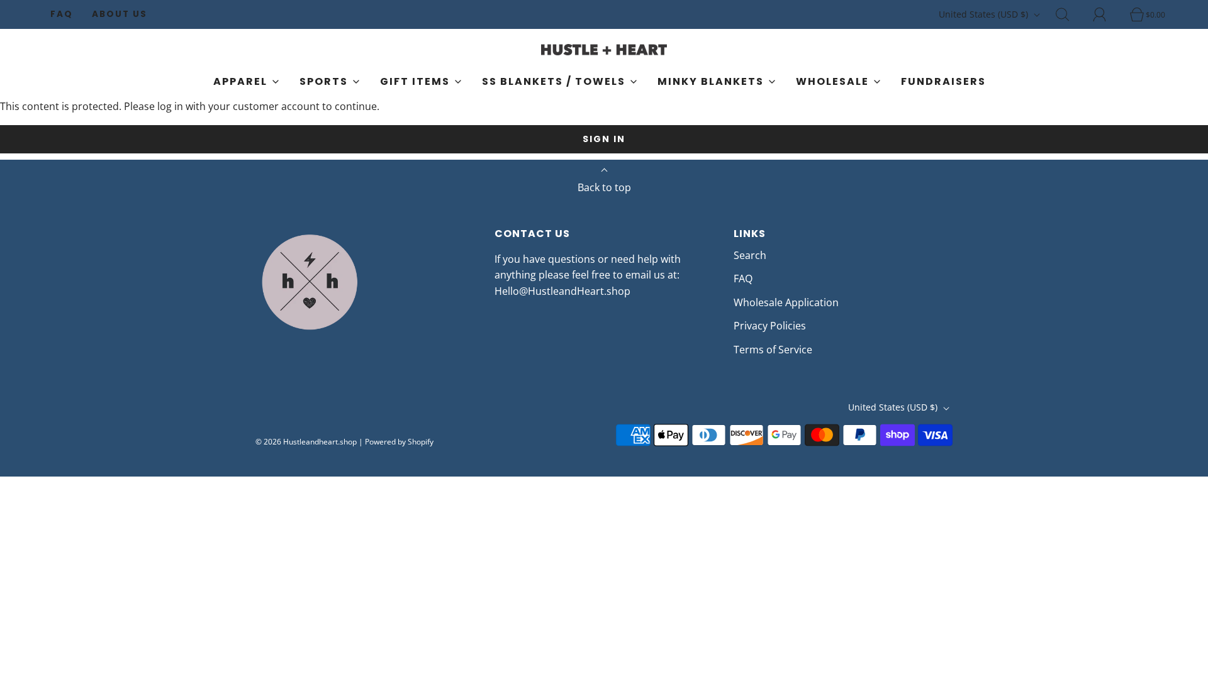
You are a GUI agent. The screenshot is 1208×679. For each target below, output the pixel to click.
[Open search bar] (1069, 14)
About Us (119, 14)
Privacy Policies (770, 326)
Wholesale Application (786, 302)
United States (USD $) (985, 14)
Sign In (604, 139)
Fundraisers (943, 81)
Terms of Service (773, 349)
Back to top (604, 187)
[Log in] (1107, 14)
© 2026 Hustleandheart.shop (306, 441)
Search (750, 255)
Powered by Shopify (399, 441)
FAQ (61, 14)
